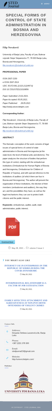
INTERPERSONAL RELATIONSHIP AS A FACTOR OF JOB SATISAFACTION (26, 284)
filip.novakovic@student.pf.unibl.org (18, 65)
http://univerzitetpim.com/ (23, 359)
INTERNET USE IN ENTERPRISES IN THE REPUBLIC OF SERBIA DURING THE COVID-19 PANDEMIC (26, 268)
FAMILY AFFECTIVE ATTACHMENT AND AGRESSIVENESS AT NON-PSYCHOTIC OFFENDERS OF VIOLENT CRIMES (26, 303)
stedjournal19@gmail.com (23, 351)
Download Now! (7, 242)
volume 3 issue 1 (37, 248)
